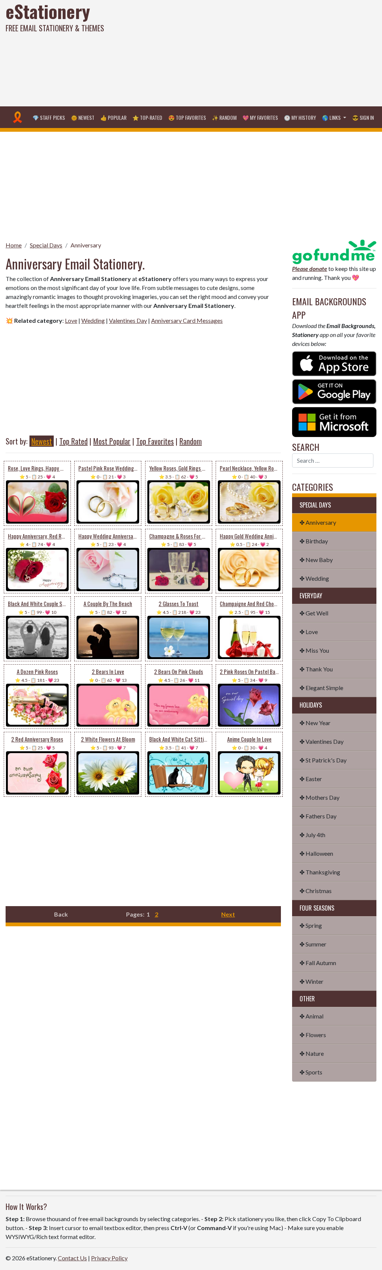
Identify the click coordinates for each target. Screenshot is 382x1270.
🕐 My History (300, 117)
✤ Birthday (314, 540)
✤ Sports (311, 1072)
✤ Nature (312, 1053)
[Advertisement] (257, 52)
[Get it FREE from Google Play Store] (334, 390)
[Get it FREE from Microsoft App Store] (334, 421)
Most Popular (112, 441)
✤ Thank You (316, 669)
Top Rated (73, 441)
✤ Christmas (316, 890)
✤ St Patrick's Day (323, 760)
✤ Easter (311, 778)
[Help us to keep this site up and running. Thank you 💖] (334, 251)
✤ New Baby (316, 559)
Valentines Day (128, 320)
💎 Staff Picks (48, 117)
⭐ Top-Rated (147, 117)
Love (71, 320)
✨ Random (224, 117)
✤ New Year (315, 722)
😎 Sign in (363, 117)
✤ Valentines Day (322, 741)
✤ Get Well (314, 613)
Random (190, 441)
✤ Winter (311, 981)
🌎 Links (332, 117)
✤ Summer (313, 944)
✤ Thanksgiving (320, 872)
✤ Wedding (314, 578)
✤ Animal (311, 1016)
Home (14, 245)
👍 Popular (113, 117)
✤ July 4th (312, 834)
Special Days (46, 245)
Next (228, 914)
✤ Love (309, 631)
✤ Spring (311, 925)
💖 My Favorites (260, 117)
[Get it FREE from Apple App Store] (334, 362)
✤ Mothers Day (319, 797)
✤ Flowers (313, 1034)
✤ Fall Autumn (318, 962)
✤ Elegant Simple (321, 687)
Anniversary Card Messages (187, 320)
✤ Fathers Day (318, 816)
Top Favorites (155, 441)
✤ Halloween (316, 853)
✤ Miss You (314, 650)
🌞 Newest (82, 117)
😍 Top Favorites (187, 117)
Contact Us (72, 1257)
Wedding (93, 320)
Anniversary (86, 245)
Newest (41, 441)
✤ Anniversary (318, 522)
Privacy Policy (109, 1257)
